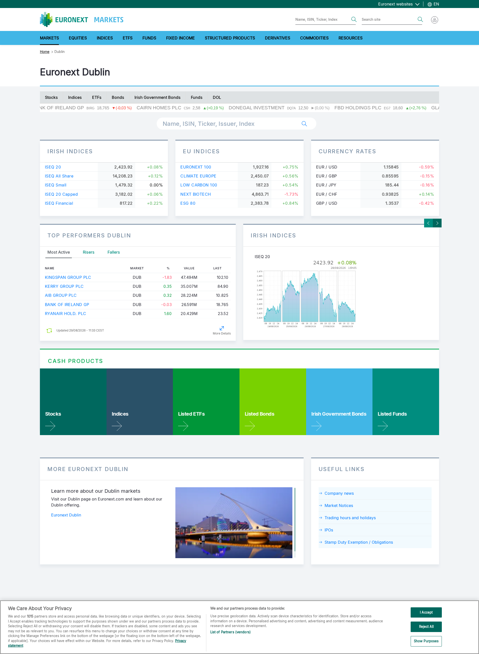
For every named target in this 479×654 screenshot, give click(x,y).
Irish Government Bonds (157, 97)
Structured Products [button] (230, 37)
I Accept (426, 612)
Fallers (114, 252)
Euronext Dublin (66, 514)
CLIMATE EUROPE (198, 175)
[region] (239, 627)
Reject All (426, 627)
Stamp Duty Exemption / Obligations (359, 542)
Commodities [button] (314, 37)
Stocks (51, 97)
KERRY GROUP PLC (64, 286)
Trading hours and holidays (350, 517)
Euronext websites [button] (396, 3)
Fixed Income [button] (180, 37)
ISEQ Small (55, 184)
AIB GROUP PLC (61, 295)
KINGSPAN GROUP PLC (68, 277)
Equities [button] (78, 37)
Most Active (58, 252)
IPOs (329, 529)
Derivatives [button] (277, 37)
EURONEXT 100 (195, 166)
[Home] (81, 19)
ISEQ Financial (59, 203)
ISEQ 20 (53, 166)
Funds (197, 97)
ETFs (97, 97)
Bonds (118, 97)
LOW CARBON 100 (198, 184)
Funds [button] (149, 37)
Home (44, 51)
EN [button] (435, 3)
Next (437, 223)
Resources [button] (350, 37)
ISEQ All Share (59, 175)
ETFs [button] (127, 37)
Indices (75, 97)
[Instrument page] (341, 294)
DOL (217, 97)
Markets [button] (49, 37)
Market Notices (339, 505)
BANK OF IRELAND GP (67, 304)
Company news (339, 493)
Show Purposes (426, 641)
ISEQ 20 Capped (61, 194)
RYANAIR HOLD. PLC (65, 313)
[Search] (354, 19)
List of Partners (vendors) (230, 632)
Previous (428, 223)
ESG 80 (187, 203)
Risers (89, 252)
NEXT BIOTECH (195, 194)
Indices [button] (105, 37)
